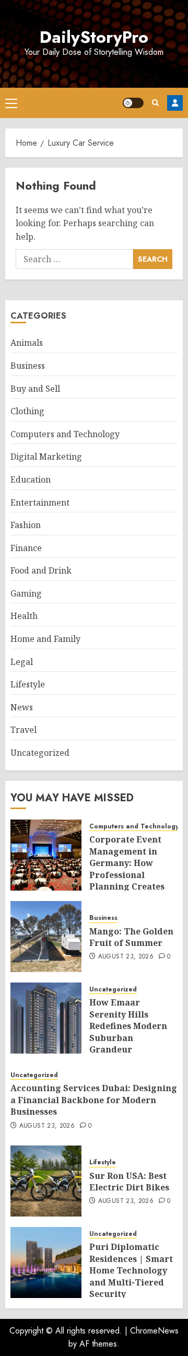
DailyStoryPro (94, 37)
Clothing (27, 411)
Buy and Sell (35, 388)
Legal (21, 662)
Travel (23, 729)
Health (24, 616)
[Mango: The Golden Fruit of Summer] (45, 936)
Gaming (26, 593)
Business (27, 365)
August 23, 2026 (126, 957)
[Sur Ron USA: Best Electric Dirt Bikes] (45, 1181)
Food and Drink (41, 570)
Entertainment (39, 502)
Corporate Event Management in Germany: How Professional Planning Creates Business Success (126, 869)
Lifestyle (27, 684)
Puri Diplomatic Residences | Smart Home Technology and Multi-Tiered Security (131, 1270)
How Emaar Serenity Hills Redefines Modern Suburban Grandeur (128, 1026)
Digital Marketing (46, 456)
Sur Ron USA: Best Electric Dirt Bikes (129, 1181)
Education (30, 479)
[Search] (155, 102)
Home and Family (45, 639)
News (21, 707)
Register (175, 103)
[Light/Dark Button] (133, 103)
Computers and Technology (65, 434)
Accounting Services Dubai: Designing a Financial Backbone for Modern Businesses (93, 1099)
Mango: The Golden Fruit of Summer (131, 937)
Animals (26, 342)
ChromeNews (154, 1331)
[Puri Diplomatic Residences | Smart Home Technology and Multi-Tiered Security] (45, 1262)
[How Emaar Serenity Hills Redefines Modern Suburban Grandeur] (45, 1018)
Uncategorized (39, 752)
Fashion (25, 525)
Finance (26, 548)
